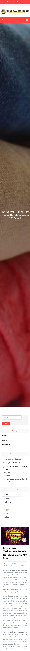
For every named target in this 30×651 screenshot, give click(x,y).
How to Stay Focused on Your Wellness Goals (15, 468)
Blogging (6, 510)
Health (6, 495)
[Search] (2, 19)
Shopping (7, 498)
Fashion (6, 517)
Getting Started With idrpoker (12, 459)
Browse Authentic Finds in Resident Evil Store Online (15, 480)
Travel (6, 506)
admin (5, 565)
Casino (23, 565)
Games (6, 521)
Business (6, 513)
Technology (7, 502)
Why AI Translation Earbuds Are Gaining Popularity (15, 474)
